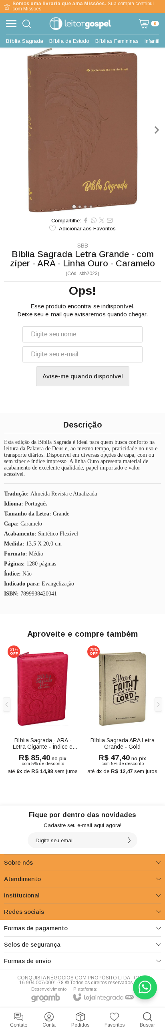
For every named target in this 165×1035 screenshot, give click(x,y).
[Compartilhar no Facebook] (86, 220)
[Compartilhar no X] (102, 220)
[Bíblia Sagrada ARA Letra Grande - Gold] (122, 710)
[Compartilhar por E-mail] (110, 220)
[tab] (74, 206)
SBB (82, 245)
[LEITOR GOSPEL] (80, 23)
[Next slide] (156, 130)
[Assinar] (129, 840)
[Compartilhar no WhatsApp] (94, 220)
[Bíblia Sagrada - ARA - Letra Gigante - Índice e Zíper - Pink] (42, 710)
